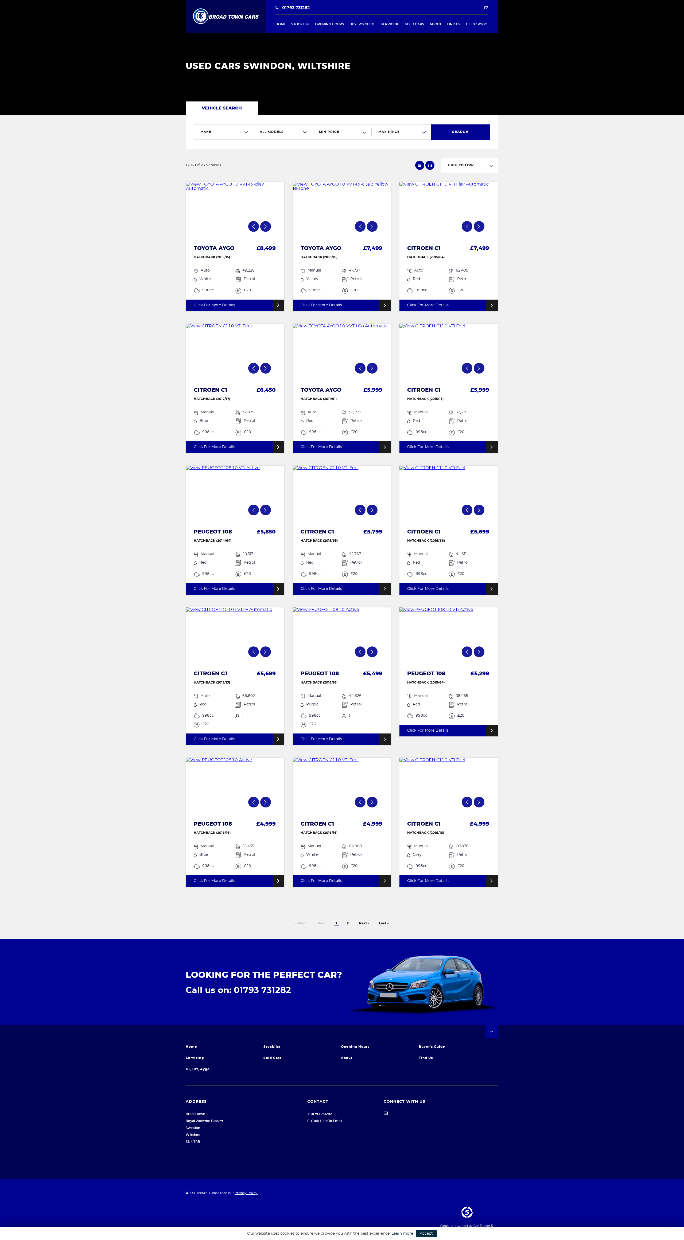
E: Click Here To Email (324, 1121)
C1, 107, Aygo (476, 24)
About (435, 24)
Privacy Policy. (246, 1193)
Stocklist (300, 24)
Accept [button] (426, 1233)
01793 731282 (295, 8)
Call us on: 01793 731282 (238, 990)
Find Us (454, 24)
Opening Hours (329, 24)
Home (280, 24)
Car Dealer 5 (483, 1225)
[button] (491, 1031)
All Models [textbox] (272, 132)
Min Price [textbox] (329, 132)
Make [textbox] (205, 132)
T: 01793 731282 (319, 1114)
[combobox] (223, 132)
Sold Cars (414, 24)
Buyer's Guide (362, 24)
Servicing (390, 24)
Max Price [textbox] (389, 132)
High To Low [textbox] (461, 165)
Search (460, 132)
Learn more (402, 1233)
